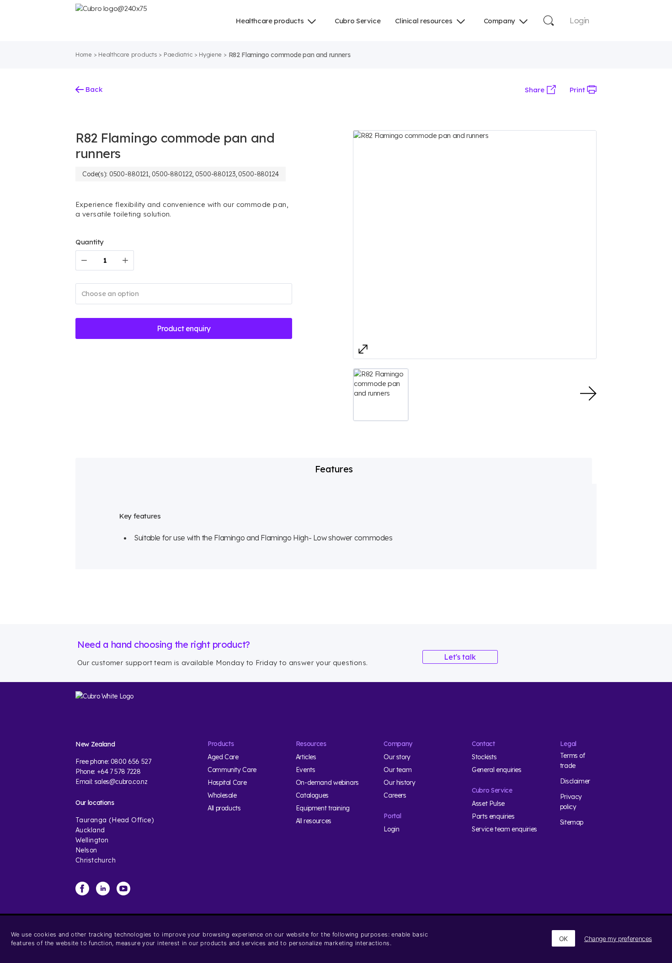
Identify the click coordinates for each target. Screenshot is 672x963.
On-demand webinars (327, 782)
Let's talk (460, 656)
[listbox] (183, 293)
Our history (399, 782)
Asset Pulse (488, 803)
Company (499, 20)
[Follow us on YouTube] (123, 888)
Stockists (484, 757)
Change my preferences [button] (618, 938)
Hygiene (210, 54)
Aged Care (223, 757)
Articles (306, 757)
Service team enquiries (504, 829)
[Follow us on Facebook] (82, 888)
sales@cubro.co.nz (121, 782)
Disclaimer (575, 781)
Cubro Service (357, 20)
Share (535, 89)
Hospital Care (227, 782)
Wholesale (222, 795)
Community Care (232, 770)
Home (83, 54)
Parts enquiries (493, 816)
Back (93, 89)
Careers (395, 795)
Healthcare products (270, 20)
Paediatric (178, 54)
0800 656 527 (131, 761)
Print (578, 89)
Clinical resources (423, 20)
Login (579, 20)
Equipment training (323, 808)
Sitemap (571, 822)
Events (305, 770)
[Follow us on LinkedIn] (103, 888)
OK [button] (563, 938)
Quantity (89, 242)
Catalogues (312, 795)
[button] (381, 394)
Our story (397, 757)
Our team (397, 770)
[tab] (333, 469)
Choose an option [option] (110, 293)
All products (224, 808)
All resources (313, 821)
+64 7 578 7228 (119, 771)
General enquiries (497, 770)
